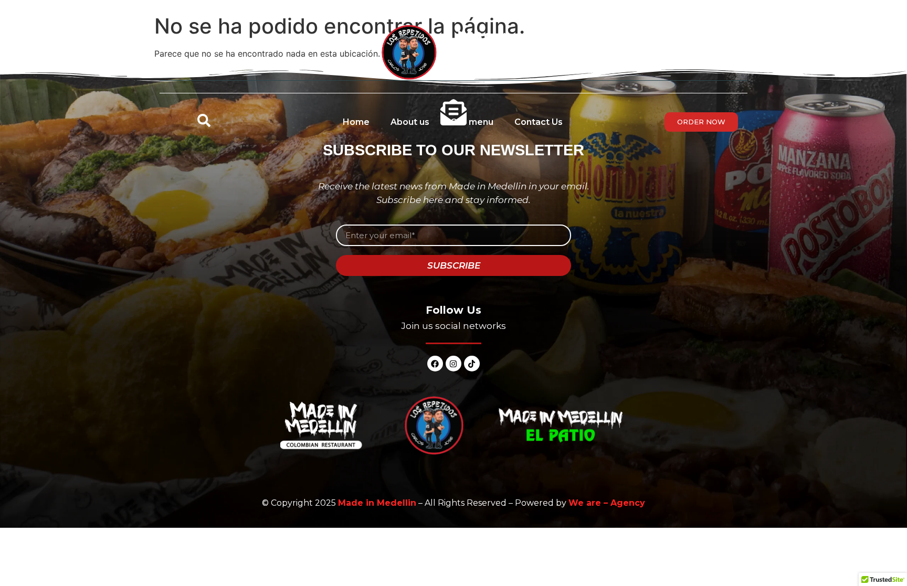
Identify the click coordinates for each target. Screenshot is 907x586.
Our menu (471, 122)
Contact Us (538, 122)
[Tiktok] (472, 363)
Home (356, 122)
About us (410, 122)
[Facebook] (435, 363)
